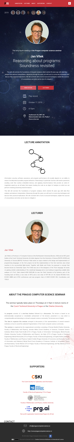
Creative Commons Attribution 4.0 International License (49, 439)
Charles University (56, 306)
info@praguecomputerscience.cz (39, 426)
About (33, 3)
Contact (49, 3)
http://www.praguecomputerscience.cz (40, 431)
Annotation (18, 3)
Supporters (41, 3)
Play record (33, 96)
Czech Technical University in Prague (28, 306)
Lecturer (27, 3)
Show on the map (34, 119)
